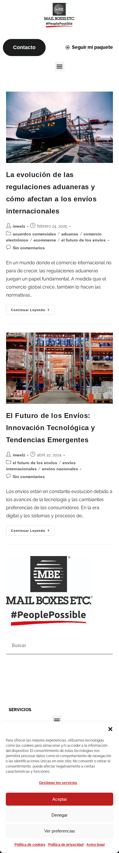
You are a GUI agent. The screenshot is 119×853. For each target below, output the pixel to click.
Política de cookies (29, 845)
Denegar (59, 815)
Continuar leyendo (33, 308)
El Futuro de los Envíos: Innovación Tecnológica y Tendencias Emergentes (50, 428)
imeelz (19, 226)
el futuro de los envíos (83, 240)
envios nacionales (60, 469)
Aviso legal (95, 845)
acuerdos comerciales (34, 234)
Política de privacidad (65, 845)
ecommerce (45, 240)
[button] (110, 729)
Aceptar (59, 799)
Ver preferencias (59, 830)
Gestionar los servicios (58, 783)
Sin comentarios (29, 248)
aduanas (69, 234)
